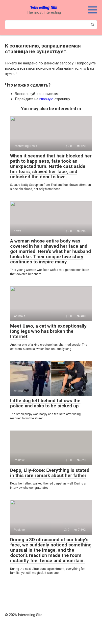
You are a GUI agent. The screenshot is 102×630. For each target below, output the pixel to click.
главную (46, 99)
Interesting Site (43, 7)
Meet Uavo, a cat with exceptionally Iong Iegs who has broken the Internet (48, 331)
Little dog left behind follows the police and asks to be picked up (45, 403)
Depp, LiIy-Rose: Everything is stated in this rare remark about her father (49, 472)
